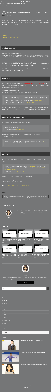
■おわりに (5, 39)
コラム (5, 303)
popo (8, 217)
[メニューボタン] (1, 1)
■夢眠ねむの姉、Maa (7, 33)
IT (4, 297)
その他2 (5, 311)
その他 (5, 309)
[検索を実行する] (47, 288)
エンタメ (6, 300)
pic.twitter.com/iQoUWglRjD (10, 169)
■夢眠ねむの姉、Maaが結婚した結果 (11, 37)
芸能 (4, 15)
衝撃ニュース (7, 320)
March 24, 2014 (20, 171)
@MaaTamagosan (31, 166)
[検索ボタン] (49, 1)
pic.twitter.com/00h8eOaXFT (38, 100)
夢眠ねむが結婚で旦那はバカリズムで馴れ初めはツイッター (20, 185)
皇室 (5, 314)
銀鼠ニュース (25, 1)
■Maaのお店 (5, 35)
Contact (25, 282)
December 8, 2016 (20, 129)
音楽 (5, 323)
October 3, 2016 (30, 102)
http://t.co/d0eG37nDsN (40, 167)
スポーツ (6, 306)
